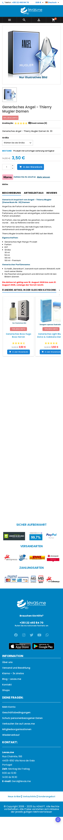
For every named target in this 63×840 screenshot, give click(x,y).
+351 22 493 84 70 (20, 2)
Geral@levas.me (21, 781)
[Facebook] (15, 635)
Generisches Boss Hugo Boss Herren (18, 335)
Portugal (7, 764)
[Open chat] (58, 819)
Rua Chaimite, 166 (12, 756)
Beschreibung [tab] (11, 193)
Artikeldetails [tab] (34, 193)
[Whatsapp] (47, 635)
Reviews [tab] (51, 193)
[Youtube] (39, 635)
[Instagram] (23, 635)
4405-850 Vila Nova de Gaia (18, 760)
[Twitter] (31, 635)
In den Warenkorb (30, 166)
